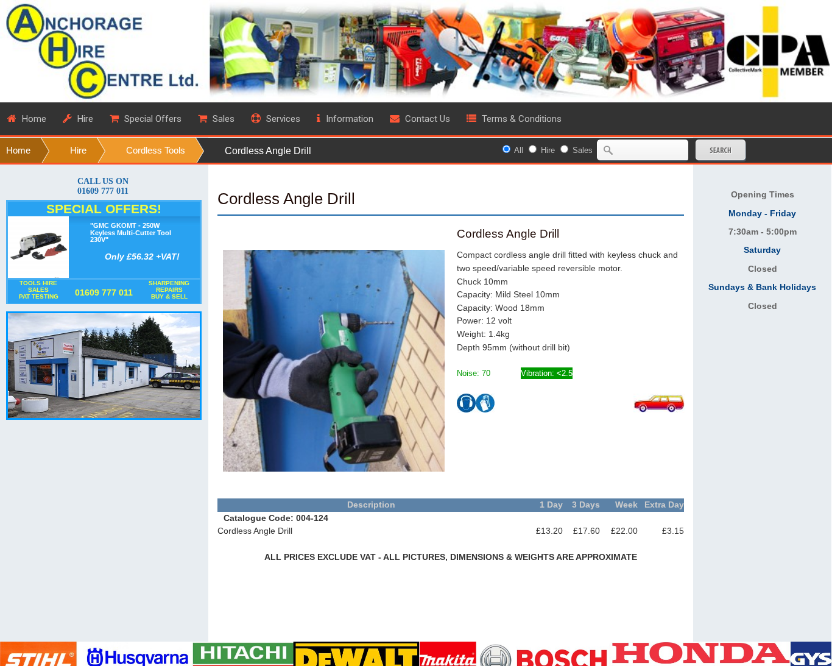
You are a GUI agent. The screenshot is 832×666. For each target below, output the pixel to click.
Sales (583, 150)
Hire (78, 150)
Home (18, 150)
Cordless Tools (155, 150)
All (518, 150)
